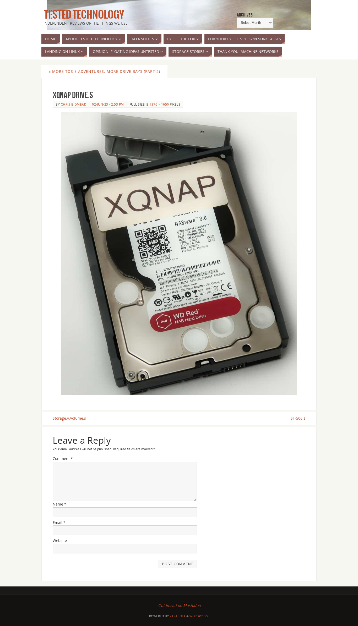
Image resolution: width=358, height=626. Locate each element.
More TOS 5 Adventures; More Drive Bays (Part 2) (104, 71)
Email (59, 522)
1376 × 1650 (159, 104)
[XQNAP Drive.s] (179, 253)
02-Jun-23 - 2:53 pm (108, 104)
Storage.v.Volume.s (69, 418)
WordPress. (199, 616)
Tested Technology (82, 14)
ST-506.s (298, 418)
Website (60, 540)
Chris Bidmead (74, 104)
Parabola (178, 616)
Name (59, 504)
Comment (63, 458)
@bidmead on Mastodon (179, 605)
